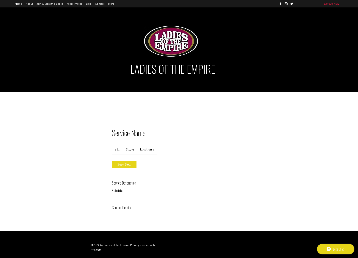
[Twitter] (292, 4)
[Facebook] (280, 4)
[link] (124, 164)
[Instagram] (286, 4)
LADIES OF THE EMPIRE (172, 69)
